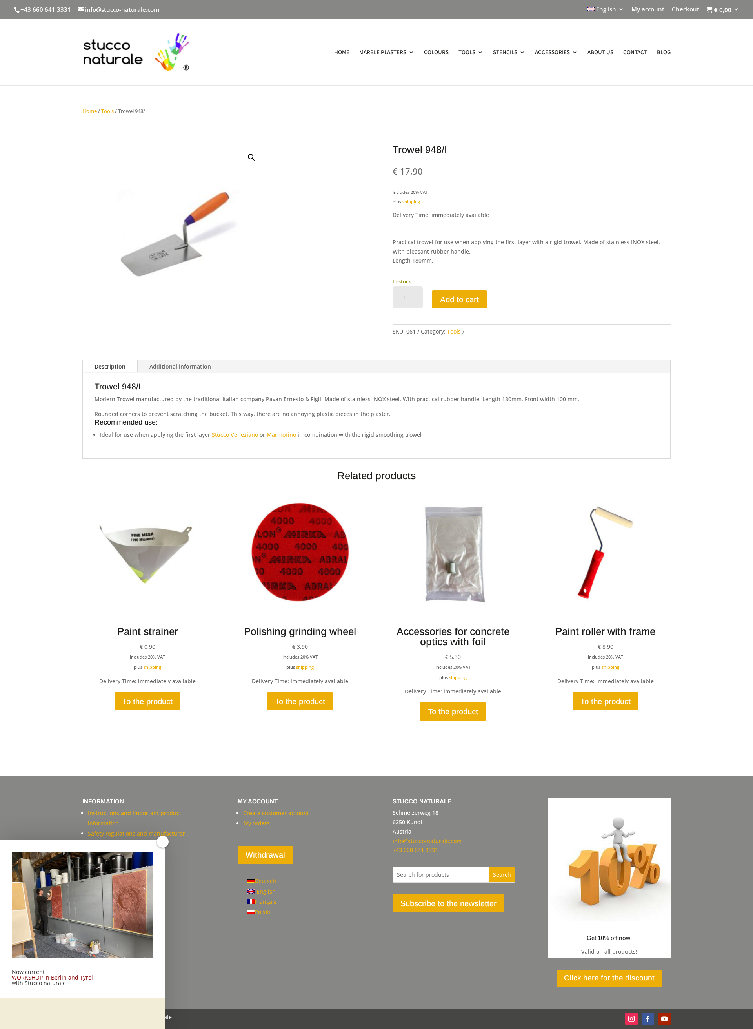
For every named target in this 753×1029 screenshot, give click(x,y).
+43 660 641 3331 (45, 9)
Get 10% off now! (609, 937)
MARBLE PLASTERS (382, 52)
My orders (256, 823)
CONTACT (635, 52)
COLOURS (436, 52)
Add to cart (459, 299)
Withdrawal (265, 854)
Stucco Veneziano (235, 434)
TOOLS (466, 52)
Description (110, 366)
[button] (251, 157)
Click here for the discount (609, 978)
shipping (411, 201)
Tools (107, 111)
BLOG (664, 52)
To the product (147, 701)
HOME (341, 52)
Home (89, 111)
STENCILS (505, 52)
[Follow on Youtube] (664, 1019)
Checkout (685, 9)
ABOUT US (600, 52)
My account (647, 9)
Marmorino (282, 434)
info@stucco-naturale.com (427, 841)
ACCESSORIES (552, 52)
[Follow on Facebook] (648, 1019)
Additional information (180, 366)
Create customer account (276, 813)
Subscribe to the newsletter (448, 903)
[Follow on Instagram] (631, 1019)
